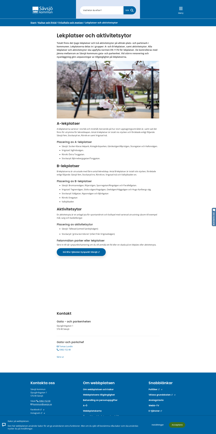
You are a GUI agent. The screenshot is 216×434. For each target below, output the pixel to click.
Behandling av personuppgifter (100, 400)
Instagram (37, 413)
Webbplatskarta (92, 410)
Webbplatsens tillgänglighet (99, 394)
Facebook (37, 409)
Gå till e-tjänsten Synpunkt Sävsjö (84, 253)
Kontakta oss (42, 382)
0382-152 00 (44, 401)
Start (33, 22)
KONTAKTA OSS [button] (214, 218)
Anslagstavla (156, 400)
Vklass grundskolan (162, 394)
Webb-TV (154, 405)
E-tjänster (155, 410)
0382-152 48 (65, 349)
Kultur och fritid (47, 22)
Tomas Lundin (66, 346)
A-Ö (85, 405)
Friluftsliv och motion (70, 22)
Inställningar (158, 424)
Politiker (155, 389)
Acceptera (177, 424)
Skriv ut (60, 357)
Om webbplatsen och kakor (98, 389)
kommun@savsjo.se (42, 404)
